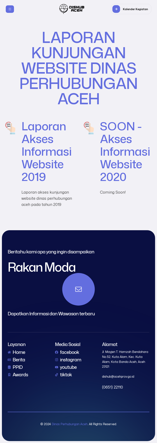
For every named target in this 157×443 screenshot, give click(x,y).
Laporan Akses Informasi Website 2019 (46, 151)
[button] (131, 9)
